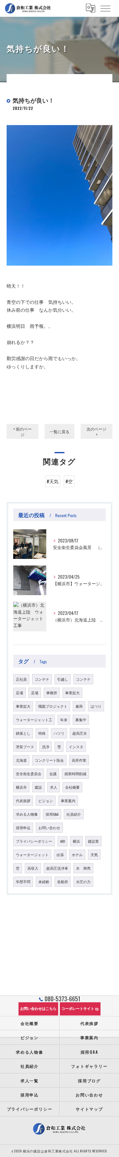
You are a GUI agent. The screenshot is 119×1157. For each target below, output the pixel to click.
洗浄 (45, 746)
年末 (63, 719)
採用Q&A (52, 814)
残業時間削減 (75, 773)
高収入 (32, 868)
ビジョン (45, 800)
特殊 (42, 733)
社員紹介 (73, 814)
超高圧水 (79, 733)
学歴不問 (23, 881)
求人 (53, 787)
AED (62, 841)
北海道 (21, 760)
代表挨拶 (23, 800)
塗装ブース (25, 746)
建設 (38, 787)
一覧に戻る (59, 431)
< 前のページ (22, 431)
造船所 (62, 881)
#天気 (53, 481)
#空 (69, 481)
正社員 (21, 679)
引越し (62, 679)
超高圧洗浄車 (57, 868)
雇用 (79, 706)
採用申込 (23, 827)
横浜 (76, 841)
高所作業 (79, 760)
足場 (19, 692)
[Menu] (105, 8)
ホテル (77, 854)
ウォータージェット (32, 854)
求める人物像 (27, 814)
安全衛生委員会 (28, 773)
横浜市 (21, 787)
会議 (53, 773)
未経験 (43, 881)
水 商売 (83, 868)
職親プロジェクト (52, 706)
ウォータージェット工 (34, 719)
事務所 (51, 692)
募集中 (80, 719)
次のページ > (96, 431)
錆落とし (23, 733)
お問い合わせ (49, 827)
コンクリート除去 (49, 760)
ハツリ (59, 733)
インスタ (76, 746)
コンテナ (42, 679)
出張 (60, 854)
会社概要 (72, 787)
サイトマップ (89, 1109)
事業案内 (68, 800)
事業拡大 (72, 692)
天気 (94, 854)
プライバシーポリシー (34, 841)
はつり (96, 706)
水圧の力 (83, 881)
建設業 (93, 841)
